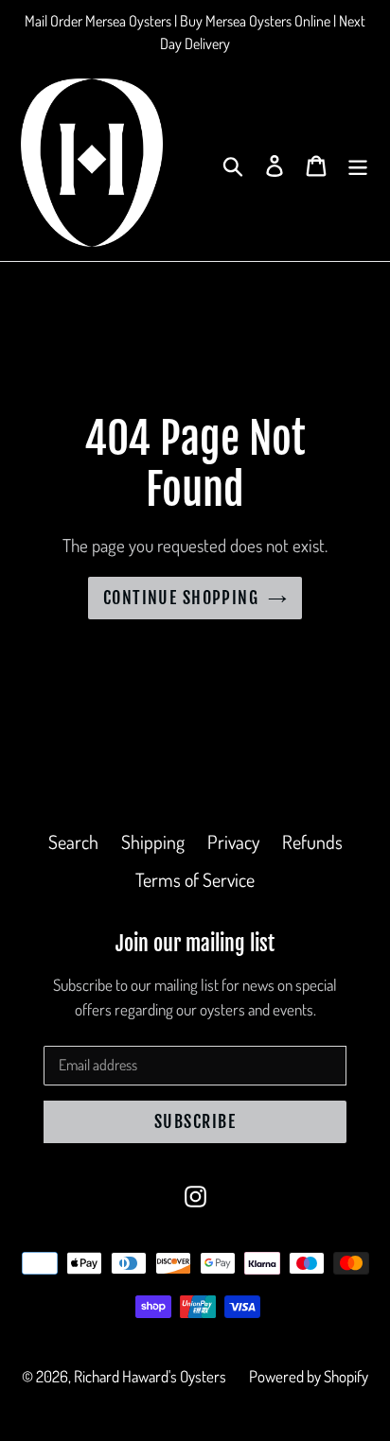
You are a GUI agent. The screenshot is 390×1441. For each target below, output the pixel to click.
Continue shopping (180, 597)
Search (73, 841)
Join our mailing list (195, 943)
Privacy (233, 841)
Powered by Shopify (308, 1376)
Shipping (153, 841)
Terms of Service (195, 879)
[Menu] (358, 162)
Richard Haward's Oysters (150, 1376)
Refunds (312, 841)
